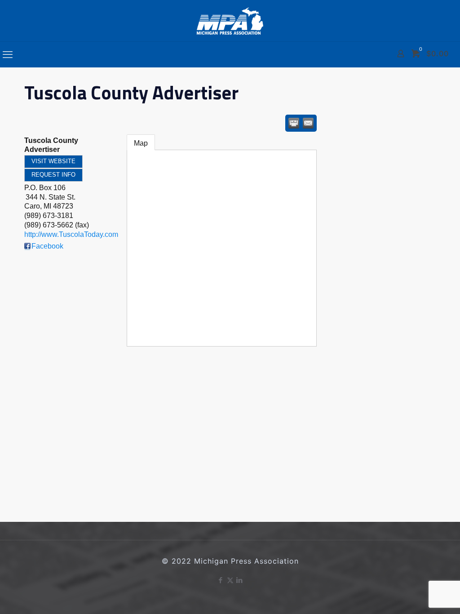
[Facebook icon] (220, 580)
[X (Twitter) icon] (230, 580)
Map (141, 143)
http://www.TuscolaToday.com (71, 234)
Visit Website (53, 161)
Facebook (47, 246)
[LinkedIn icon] (239, 580)
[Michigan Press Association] (230, 20)
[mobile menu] (7, 54)
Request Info (53, 174)
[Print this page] (293, 123)
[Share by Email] (308, 123)
